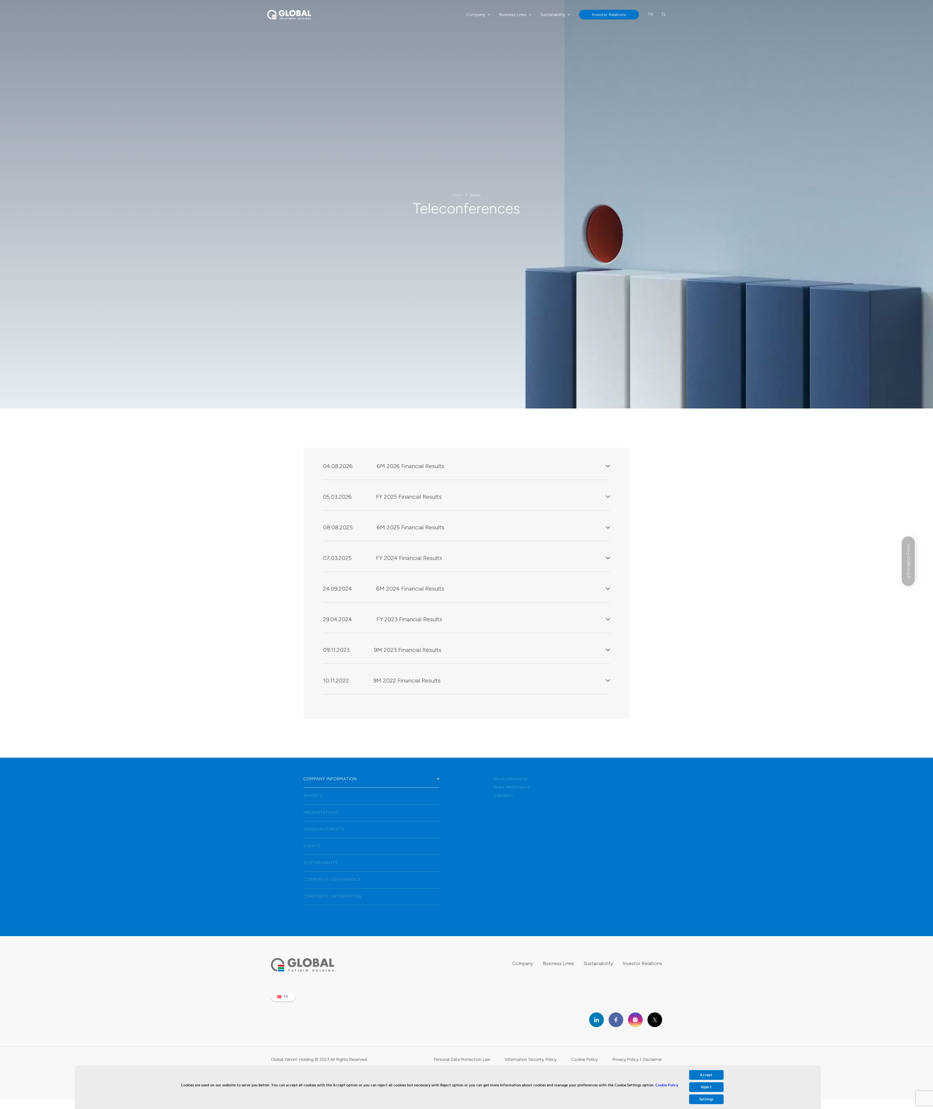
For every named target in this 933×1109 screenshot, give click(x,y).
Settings (706, 1099)
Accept (706, 1075)
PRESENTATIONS (321, 812)
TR (650, 14)
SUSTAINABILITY (320, 862)
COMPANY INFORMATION (330, 778)
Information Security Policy (531, 1059)
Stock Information (511, 778)
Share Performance (512, 787)
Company (478, 14)
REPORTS (313, 795)
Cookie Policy (666, 1085)
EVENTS (311, 846)
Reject (706, 1087)
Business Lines (515, 14)
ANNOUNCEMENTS (323, 829)
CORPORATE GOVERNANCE (332, 879)
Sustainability (555, 14)
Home (457, 195)
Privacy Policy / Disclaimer (637, 1059)
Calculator (503, 795)
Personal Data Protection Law (462, 1059)
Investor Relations (642, 963)
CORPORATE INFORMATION (332, 896)
